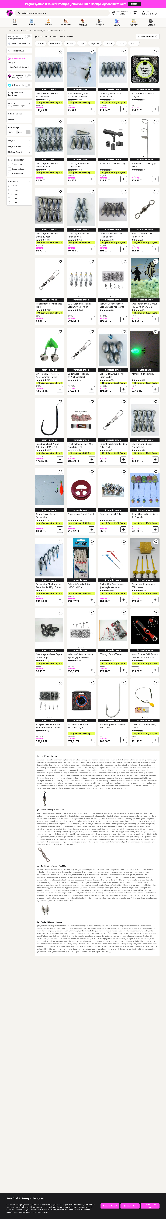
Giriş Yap (156, 14)
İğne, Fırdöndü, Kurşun (56, 30)
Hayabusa (95, 43)
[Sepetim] (135, 12)
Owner (121, 43)
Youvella (69, 43)
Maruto (134, 43)
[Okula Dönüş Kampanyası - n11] (83, 4)
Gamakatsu (55, 43)
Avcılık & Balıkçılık (38, 30)
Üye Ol (148, 14)
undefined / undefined (20, 43)
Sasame (109, 43)
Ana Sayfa (10, 30)
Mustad (40, 43)
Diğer (82, 43)
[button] (78, 86)
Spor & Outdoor (23, 30)
